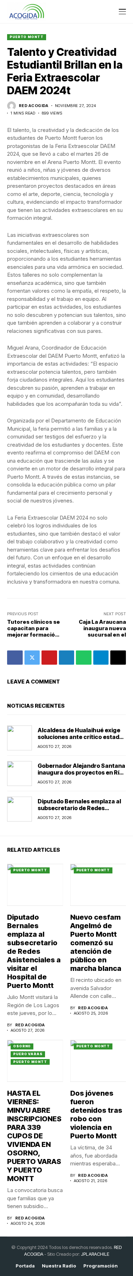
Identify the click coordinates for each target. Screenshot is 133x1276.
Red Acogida (34, 105)
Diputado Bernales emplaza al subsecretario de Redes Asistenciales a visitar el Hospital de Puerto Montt (79, 811)
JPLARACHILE (95, 1254)
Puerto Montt (27, 37)
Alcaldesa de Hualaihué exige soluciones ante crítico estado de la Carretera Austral (80, 737)
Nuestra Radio (59, 1266)
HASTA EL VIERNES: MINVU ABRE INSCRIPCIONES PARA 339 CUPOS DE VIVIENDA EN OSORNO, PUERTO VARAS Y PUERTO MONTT (34, 1136)
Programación (100, 1266)
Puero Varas (28, 1054)
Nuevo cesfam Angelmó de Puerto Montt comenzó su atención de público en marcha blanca (95, 943)
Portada (25, 1266)
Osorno (22, 1046)
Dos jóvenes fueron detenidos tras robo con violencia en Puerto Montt (96, 1114)
